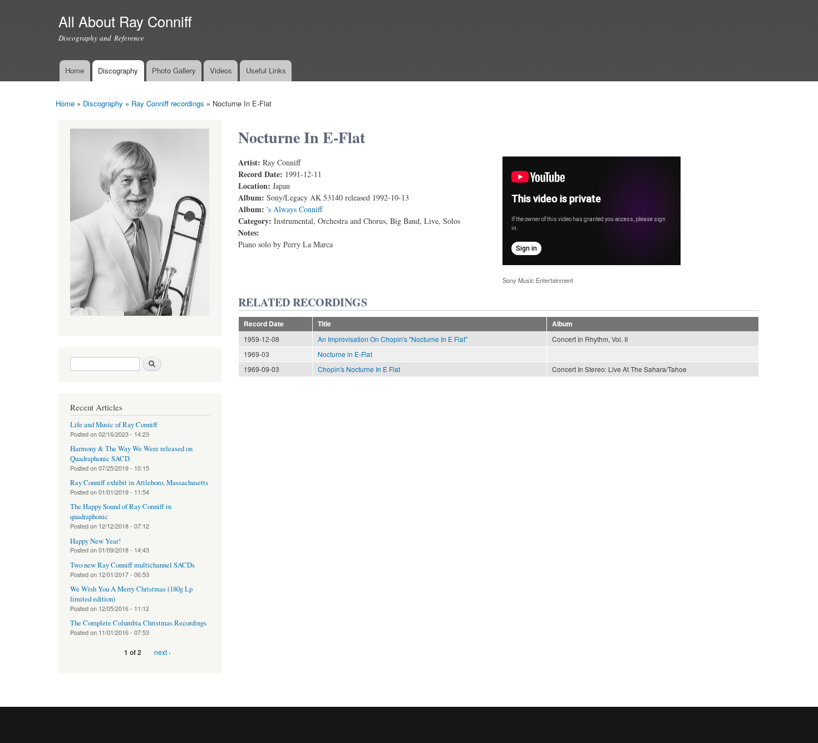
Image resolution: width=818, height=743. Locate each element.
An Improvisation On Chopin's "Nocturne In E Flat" (392, 339)
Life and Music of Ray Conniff (113, 424)
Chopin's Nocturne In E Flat (359, 369)
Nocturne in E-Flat (345, 354)
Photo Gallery (174, 70)
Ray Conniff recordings (167, 103)
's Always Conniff (294, 209)
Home (74, 70)
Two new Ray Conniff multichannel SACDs (132, 565)
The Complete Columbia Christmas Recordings (138, 623)
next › (162, 652)
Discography (118, 70)
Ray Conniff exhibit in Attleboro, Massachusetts (139, 482)
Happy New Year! (95, 541)
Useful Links (266, 70)
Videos (221, 70)
